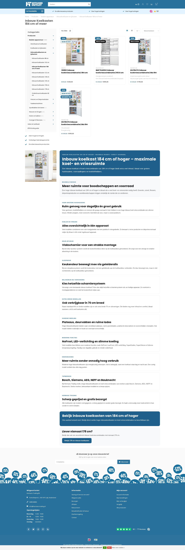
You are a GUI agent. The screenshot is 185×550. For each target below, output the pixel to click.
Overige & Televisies (37, 120)
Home (27, 17)
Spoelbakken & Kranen (37, 108)
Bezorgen (75, 501)
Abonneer (124, 462)
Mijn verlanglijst (122, 501)
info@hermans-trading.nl (37, 506)
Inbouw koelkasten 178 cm (40, 89)
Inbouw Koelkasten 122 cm (40, 73)
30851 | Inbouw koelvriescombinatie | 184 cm (74, 71)
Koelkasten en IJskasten (38, 48)
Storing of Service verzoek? (80, 495)
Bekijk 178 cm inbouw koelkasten (76, 440)
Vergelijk (119, 504)
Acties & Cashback (34, 124)
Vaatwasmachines (37, 103)
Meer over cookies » (118, 547)
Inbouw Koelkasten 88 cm (40, 58)
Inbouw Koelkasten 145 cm (40, 81)
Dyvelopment (117, 545)
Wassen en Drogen (37, 112)
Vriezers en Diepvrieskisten (39, 99)
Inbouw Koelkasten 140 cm (40, 77)
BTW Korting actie (33, 128)
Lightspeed (95, 545)
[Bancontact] (95, 539)
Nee (109, 547)
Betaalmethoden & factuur (80, 511)
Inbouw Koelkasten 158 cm (40, 85)
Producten (31, 36)
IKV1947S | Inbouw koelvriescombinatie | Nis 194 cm (143, 72)
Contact (74, 517)
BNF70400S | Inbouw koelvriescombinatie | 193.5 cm (110, 71)
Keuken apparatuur (38, 40)
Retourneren (76, 508)
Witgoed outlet (76, 498)
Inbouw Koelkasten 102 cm (40, 62)
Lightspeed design (105, 545)
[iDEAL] (89, 539)
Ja (104, 547)
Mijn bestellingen (122, 498)
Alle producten (121, 508)
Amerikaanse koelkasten (39, 44)
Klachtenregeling (77, 514)
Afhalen (74, 504)
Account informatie (123, 495)
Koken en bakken (36, 116)
